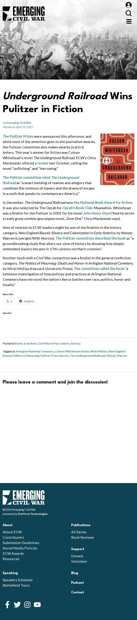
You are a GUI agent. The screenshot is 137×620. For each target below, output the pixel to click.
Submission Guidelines (21, 542)
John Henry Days (96, 213)
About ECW (12, 532)
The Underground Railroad (88, 355)
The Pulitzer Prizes (18, 136)
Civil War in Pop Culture (54, 343)
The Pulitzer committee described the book (90, 238)
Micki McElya (99, 351)
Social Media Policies (20, 548)
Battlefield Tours (16, 585)
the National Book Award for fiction (103, 202)
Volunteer (79, 561)
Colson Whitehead (67, 351)
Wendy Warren (117, 355)
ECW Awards (13, 553)
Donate (77, 556)
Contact (77, 592)
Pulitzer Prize (49, 355)
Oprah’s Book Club (77, 208)
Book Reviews (82, 537)
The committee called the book (99, 268)
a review (42, 163)
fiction (85, 351)
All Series (79, 532)
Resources (11, 559)
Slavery (76, 343)
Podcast (77, 582)
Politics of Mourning (25, 355)
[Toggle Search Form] (128, 13)
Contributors (13, 537)
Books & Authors (26, 343)
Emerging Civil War (18, 122)
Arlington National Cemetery (35, 351)
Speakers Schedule (18, 580)
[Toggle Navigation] (129, 21)
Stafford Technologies (33, 513)
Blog (74, 573)
